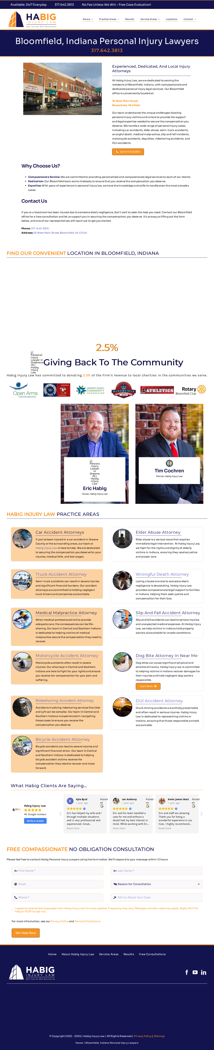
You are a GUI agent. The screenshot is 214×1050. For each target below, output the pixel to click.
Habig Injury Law (46, 548)
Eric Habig (94, 488)
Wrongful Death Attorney (162, 574)
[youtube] (195, 972)
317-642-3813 (40, 228)
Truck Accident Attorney (61, 574)
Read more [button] (73, 828)
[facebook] (186, 972)
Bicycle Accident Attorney (63, 739)
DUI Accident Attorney (159, 700)
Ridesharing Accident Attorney (65, 700)
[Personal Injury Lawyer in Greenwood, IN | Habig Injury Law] (32, 12)
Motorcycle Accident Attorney (67, 655)
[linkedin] (203, 972)
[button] (201, 814)
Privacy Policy (60, 921)
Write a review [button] (35, 820)
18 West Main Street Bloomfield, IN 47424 (60, 232)
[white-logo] (32, 964)
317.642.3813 (107, 50)
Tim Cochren (169, 471)
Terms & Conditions (87, 921)
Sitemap (159, 1036)
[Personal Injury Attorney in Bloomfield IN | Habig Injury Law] (62, 64)
